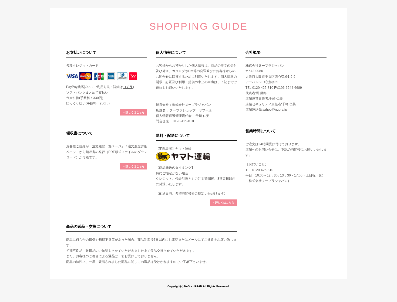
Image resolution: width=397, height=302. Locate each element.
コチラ (128, 87)
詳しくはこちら (135, 112)
